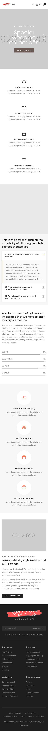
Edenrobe (30, 696)
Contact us (40, 717)
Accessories (7, 663)
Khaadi (28, 689)
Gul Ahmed (30, 685)
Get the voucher (8, 692)
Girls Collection (8, 659)
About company (15, 713)
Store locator (26, 717)
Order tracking (8, 689)
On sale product (8, 682)
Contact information (10, 696)
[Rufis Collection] (6, 5)
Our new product (8, 685)
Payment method (33, 659)
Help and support (33, 652)
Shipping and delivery (34, 655)
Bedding (5, 670)
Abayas (5, 666)
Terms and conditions (34, 663)
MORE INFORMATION (12, 596)
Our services (30, 713)
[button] (44, 43)
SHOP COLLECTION (24, 50)
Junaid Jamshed (32, 692)
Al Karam (29, 682)
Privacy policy (31, 666)
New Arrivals (7, 652)
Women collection (9, 655)
